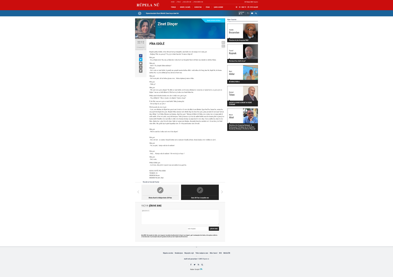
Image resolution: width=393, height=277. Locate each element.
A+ (223, 42)
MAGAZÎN (226, 253)
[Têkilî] (252, 13)
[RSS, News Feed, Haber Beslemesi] (198, 265)
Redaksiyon (179, 253)
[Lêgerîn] (256, 13)
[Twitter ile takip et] (194, 265)
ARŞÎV (173, 2)
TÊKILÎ (179, 2)
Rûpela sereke (168, 253)
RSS (220, 253)
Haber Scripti (194, 269)
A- (223, 46)
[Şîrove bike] (140, 71)
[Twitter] (140, 59)
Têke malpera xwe (201, 253)
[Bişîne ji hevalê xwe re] (140, 63)
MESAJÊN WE (187, 2)
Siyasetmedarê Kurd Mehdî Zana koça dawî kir (162, 13)
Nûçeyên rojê (189, 253)
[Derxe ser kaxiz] (140, 67)
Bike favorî (213, 253)
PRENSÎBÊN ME (198, 2)
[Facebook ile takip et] (191, 265)
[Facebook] (140, 55)
